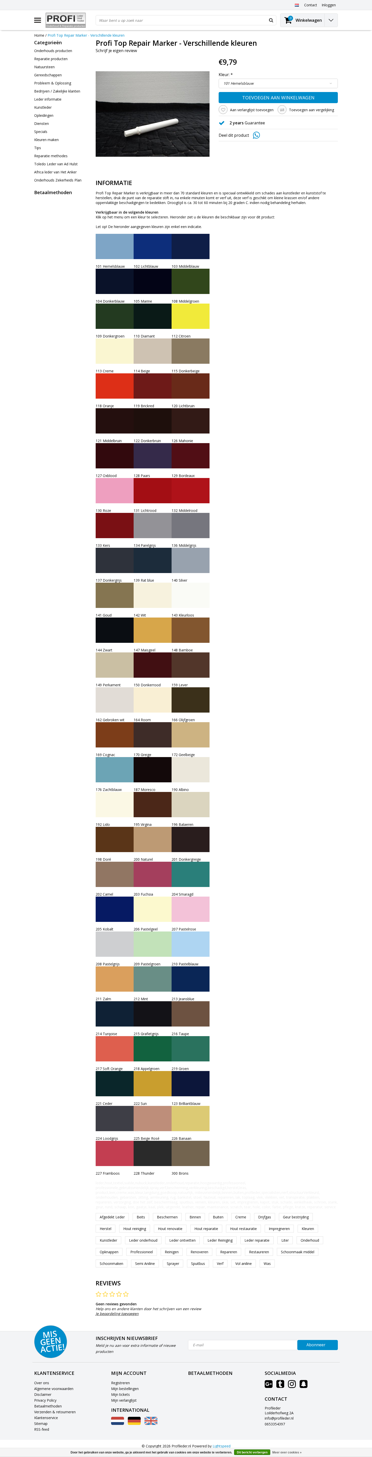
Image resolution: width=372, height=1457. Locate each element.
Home (39, 35)
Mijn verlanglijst (124, 1400)
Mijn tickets (120, 1394)
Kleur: (226, 74)
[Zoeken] (271, 20)
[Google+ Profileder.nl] (269, 1385)
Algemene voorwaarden (53, 1388)
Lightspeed (222, 1446)
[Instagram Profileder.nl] (292, 1385)
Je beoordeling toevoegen (117, 1313)
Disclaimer (42, 1394)
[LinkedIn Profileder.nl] (303, 1385)
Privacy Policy (45, 1400)
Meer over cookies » (287, 1452)
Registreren (120, 1382)
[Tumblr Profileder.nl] (280, 1385)
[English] (150, 1423)
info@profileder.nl (279, 1418)
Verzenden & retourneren (55, 1411)
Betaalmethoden (48, 1406)
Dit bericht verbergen (252, 1452)
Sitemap (41, 1423)
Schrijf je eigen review (116, 50)
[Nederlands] (297, 5)
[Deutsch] (134, 1423)
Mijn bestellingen (125, 1388)
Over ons (41, 1382)
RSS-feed (41, 1429)
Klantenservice (46, 1417)
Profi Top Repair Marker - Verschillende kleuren (86, 35)
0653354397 (275, 1424)
